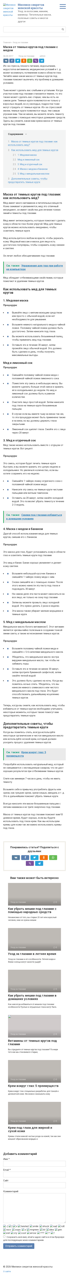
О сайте (7, 1271)
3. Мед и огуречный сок (30, 164)
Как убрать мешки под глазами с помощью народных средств (32, 910)
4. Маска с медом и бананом (32, 169)
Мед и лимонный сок (28, 159)
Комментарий (10, 1191)
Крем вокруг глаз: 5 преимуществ (33, 1086)
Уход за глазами (26, 56)
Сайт (6, 1180)
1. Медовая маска (27, 155)
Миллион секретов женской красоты (31, 6)
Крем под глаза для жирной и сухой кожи (30, 1129)
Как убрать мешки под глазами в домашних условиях (32, 997)
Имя (6, 1159)
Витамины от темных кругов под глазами (32, 1042)
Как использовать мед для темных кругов (34, 150)
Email (7, 1169)
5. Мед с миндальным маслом (33, 173)
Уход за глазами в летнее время (32, 954)
